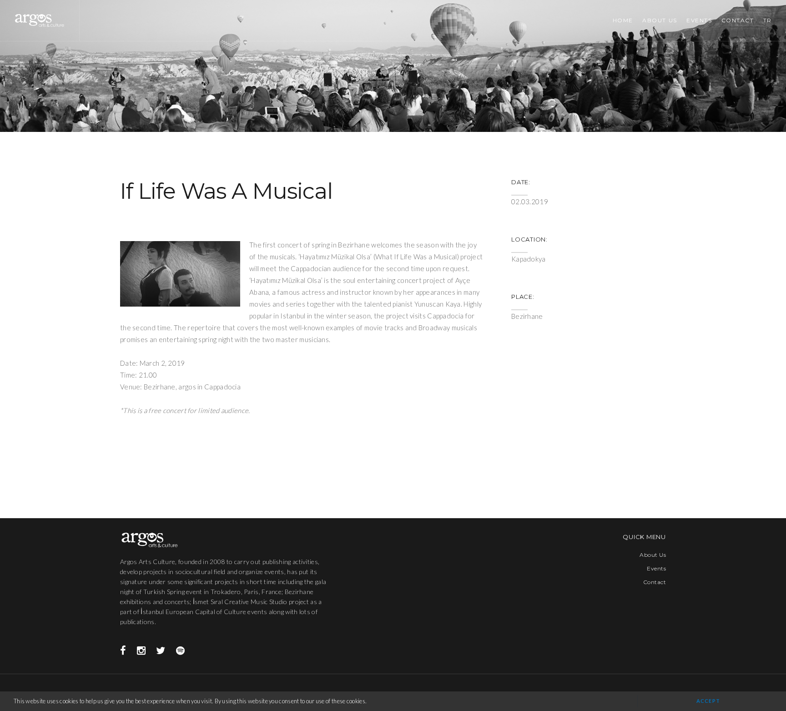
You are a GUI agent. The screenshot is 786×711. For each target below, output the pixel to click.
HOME (623, 20)
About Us (653, 554)
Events (656, 568)
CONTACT (737, 20)
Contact (654, 582)
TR (767, 20)
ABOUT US (659, 20)
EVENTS (699, 20)
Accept (708, 701)
